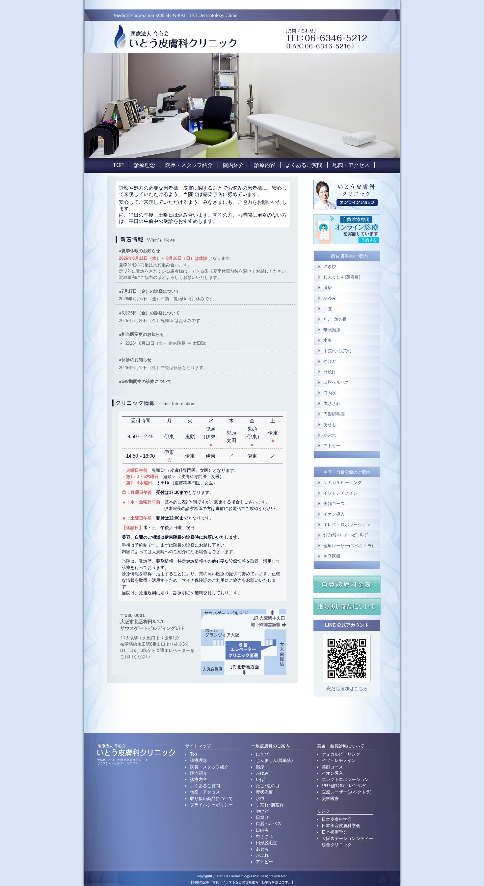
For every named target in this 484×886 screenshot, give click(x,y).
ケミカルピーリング (342, 482)
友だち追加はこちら (347, 688)
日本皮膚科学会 (337, 819)
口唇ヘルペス (336, 382)
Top (193, 754)
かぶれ (329, 435)
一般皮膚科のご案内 (347, 256)
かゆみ (329, 298)
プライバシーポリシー (211, 804)
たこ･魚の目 (335, 319)
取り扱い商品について (211, 798)
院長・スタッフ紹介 (189, 165)
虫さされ (331, 403)
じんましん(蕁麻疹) (341, 277)
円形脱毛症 (334, 414)
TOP (118, 165)
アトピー (331, 445)
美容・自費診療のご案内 (346, 472)
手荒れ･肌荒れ (337, 350)
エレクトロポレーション (346, 525)
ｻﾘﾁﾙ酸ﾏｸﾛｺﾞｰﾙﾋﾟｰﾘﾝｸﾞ (346, 535)
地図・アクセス (351, 165)
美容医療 (331, 556)
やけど (329, 361)
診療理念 (144, 165)
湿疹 (327, 287)
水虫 (327, 340)
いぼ (327, 308)
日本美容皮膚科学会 (341, 825)
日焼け (329, 371)
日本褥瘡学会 (334, 832)
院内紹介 (233, 165)
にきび (329, 266)
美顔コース (334, 503)
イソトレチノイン (340, 493)
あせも (329, 424)
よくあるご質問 (303, 165)
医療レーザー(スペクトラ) (348, 546)
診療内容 (264, 165)
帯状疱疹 (331, 329)
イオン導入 (334, 514)
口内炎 (329, 392)
